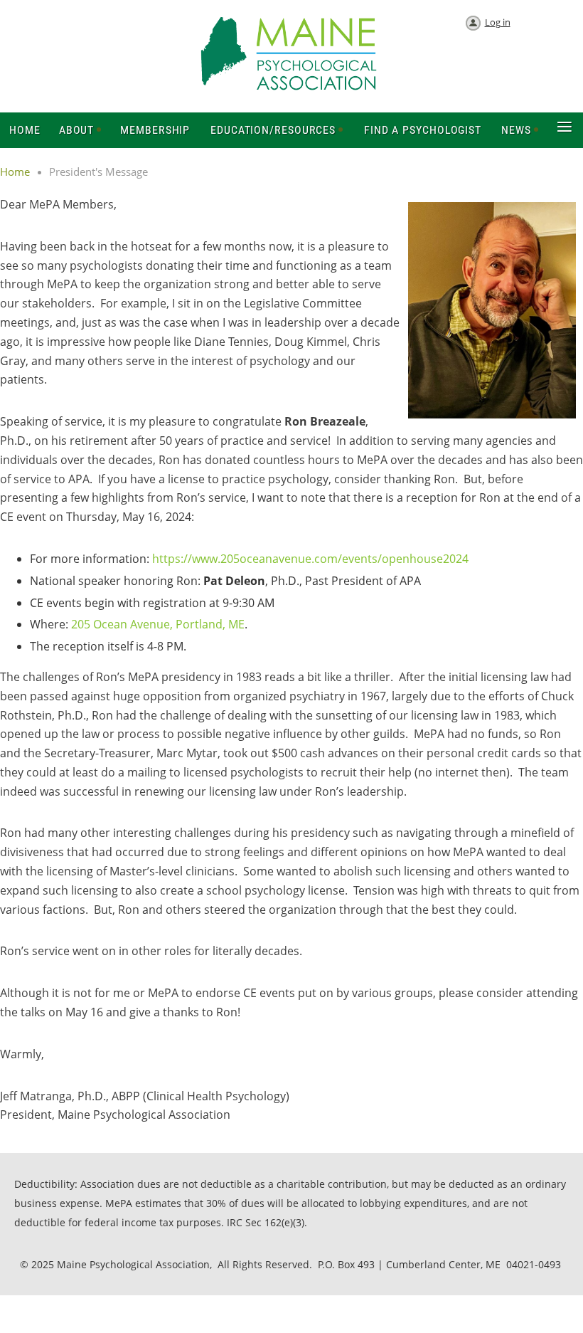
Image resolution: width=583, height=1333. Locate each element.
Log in (497, 22)
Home (15, 171)
